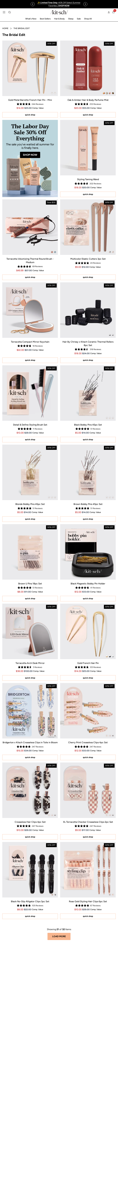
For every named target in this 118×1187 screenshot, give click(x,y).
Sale (79, 19)
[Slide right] (85, 4)
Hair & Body (59, 19)
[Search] (9, 12)
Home (5, 28)
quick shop (30, 115)
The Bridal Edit (22, 28)
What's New (30, 19)
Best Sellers (45, 19)
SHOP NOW (30, 154)
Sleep (70, 19)
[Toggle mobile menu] (4, 12)
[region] (59, 4)
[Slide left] (33, 4)
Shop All (88, 19)
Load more (59, 936)
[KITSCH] (59, 12)
